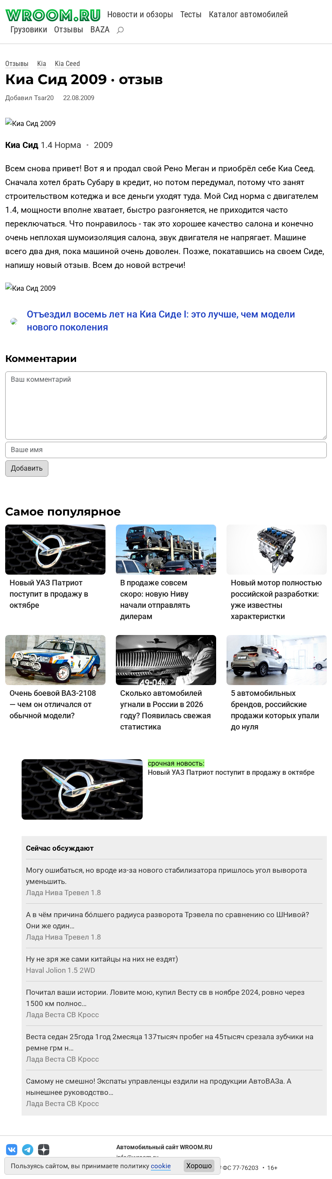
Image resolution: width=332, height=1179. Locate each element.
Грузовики (28, 29)
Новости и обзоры (140, 14)
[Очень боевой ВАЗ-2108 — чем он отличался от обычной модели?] (55, 659)
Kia (41, 64)
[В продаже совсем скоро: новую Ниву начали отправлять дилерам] (166, 549)
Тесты (191, 14)
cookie (161, 1166)
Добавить (27, 468)
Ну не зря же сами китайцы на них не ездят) (102, 959)
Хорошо (199, 1166)
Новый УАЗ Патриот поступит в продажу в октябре (49, 594)
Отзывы (68, 29)
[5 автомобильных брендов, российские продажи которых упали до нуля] (277, 659)
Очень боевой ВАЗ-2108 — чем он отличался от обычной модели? (53, 704)
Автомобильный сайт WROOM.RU (164, 1147)
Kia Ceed (67, 64)
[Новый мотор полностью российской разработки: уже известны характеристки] (277, 549)
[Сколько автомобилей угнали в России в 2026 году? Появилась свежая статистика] (166, 659)
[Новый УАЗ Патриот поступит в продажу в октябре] (55, 549)
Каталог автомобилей (248, 14)
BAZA (100, 29)
